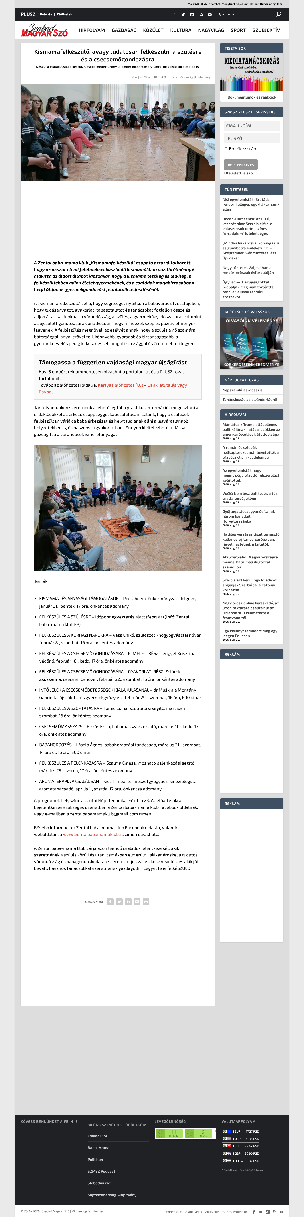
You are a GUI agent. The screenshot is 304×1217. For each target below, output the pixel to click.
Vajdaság (186, 77)
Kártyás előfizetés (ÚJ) (120, 385)
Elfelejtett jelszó (238, 173)
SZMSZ (133, 77)
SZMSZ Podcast (101, 1171)
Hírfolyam (92, 30)
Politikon (95, 1159)
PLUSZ (28, 14)
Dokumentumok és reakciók (252, 97)
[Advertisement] (118, 221)
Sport (238, 30)
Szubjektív (266, 30)
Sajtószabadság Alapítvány (112, 1194)
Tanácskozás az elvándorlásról (250, 399)
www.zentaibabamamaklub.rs (93, 834)
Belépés (46, 14)
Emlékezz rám (242, 148)
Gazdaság (124, 30)
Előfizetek (64, 14)
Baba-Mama (98, 1147)
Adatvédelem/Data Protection (226, 1211)
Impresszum (173, 1211)
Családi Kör (97, 1135)
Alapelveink (193, 1211)
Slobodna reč (99, 1183)
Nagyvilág (211, 30)
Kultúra (180, 30)
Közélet (153, 30)
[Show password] (272, 138)
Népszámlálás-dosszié (243, 390)
